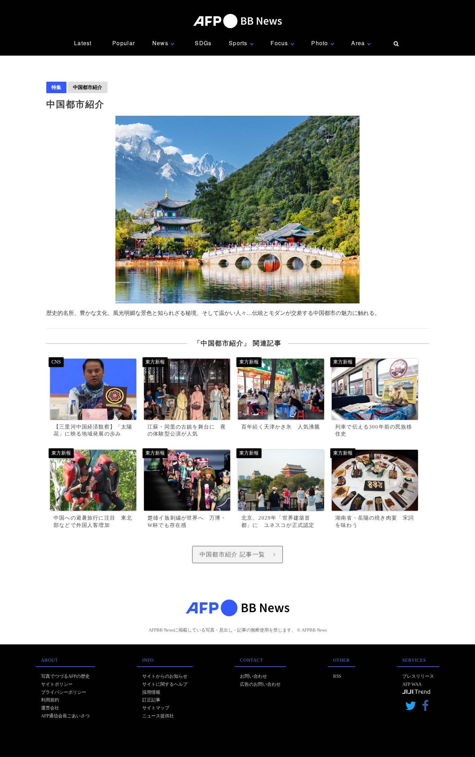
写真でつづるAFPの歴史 (65, 676)
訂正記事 (151, 699)
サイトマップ (155, 707)
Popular (123, 43)
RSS (337, 676)
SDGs (203, 43)
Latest (83, 43)
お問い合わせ (253, 676)
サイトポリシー (57, 684)
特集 (56, 87)
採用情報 (151, 692)
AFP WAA (411, 684)
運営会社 (50, 707)
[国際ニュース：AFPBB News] (237, 21)
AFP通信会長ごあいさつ (65, 715)
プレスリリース (418, 676)
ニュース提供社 (158, 715)
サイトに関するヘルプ (164, 684)
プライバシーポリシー (63, 692)
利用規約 (50, 699)
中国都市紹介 (87, 87)
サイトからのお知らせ (164, 676)
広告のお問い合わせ (260, 684)
